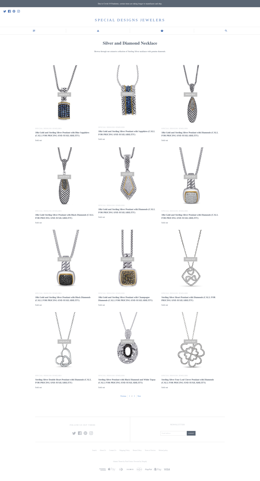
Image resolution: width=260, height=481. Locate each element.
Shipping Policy (124, 450)
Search (94, 450)
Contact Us (112, 450)
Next (139, 396)
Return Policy (137, 450)
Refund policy (163, 450)
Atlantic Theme (118, 461)
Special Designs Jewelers (130, 20)
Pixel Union (129, 461)
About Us (103, 450)
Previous (123, 396)
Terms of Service (150, 450)
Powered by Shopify (140, 461)
